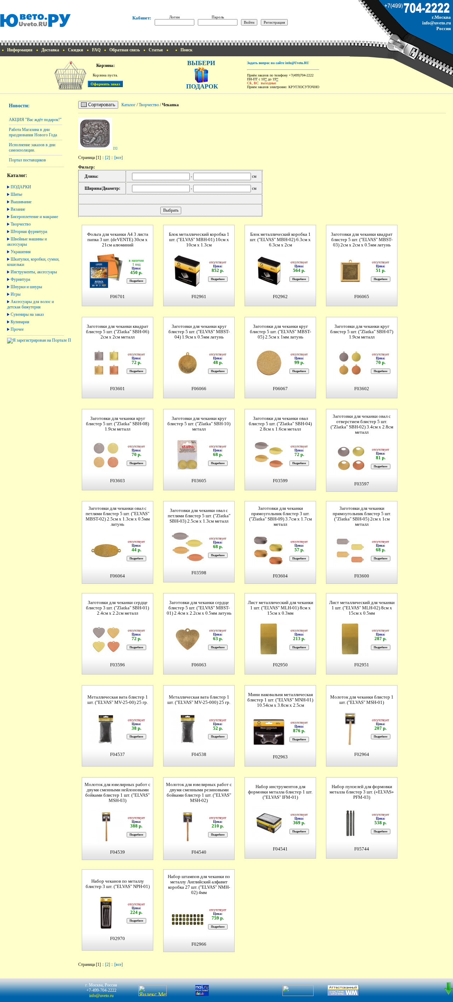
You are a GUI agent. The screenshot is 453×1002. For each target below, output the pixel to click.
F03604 (280, 576)
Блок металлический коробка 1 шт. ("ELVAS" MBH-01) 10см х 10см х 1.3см (199, 239)
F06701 (117, 296)
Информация (20, 49)
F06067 (280, 388)
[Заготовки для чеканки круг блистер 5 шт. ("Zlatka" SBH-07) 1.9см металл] (350, 379)
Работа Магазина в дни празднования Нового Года (33, 132)
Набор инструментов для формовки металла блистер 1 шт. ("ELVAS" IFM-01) (280, 792)
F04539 (117, 852)
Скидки (75, 49)
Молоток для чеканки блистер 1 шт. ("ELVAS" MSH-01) (362, 700)
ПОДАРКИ (21, 186)
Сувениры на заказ (27, 314)
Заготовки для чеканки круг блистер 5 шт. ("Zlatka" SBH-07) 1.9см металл (361, 332)
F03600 (361, 576)
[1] (115, 148)
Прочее (17, 329)
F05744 (361, 849)
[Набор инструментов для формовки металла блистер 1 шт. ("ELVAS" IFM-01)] (269, 839)
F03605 (198, 480)
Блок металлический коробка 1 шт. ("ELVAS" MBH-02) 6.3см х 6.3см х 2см (280, 239)
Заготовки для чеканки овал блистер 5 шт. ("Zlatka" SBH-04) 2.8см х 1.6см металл (280, 424)
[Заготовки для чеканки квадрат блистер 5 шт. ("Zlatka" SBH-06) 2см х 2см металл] (106, 379)
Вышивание (21, 201)
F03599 (280, 480)
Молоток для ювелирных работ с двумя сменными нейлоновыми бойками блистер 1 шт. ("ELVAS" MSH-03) (117, 792)
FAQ (96, 49)
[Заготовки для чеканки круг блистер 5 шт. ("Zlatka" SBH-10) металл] (188, 471)
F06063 (198, 664)
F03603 (117, 480)
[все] (118, 157)
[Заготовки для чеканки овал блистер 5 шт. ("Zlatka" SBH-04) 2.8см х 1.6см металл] (269, 471)
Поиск (186, 49)
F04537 (117, 754)
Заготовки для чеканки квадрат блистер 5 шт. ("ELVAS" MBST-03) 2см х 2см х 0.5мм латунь (361, 239)
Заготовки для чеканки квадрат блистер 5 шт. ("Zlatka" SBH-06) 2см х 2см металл (117, 332)
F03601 (117, 388)
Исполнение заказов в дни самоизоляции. (32, 147)
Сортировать (101, 104)
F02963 (280, 757)
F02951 (361, 664)
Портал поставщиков (27, 160)
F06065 (361, 296)
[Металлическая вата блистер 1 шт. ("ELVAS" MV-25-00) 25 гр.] (106, 744)
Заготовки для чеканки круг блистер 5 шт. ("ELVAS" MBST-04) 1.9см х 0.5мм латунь (199, 332)
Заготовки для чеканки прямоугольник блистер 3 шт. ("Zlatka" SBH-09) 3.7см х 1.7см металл (280, 516)
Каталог (128, 104)
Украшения (21, 251)
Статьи (156, 49)
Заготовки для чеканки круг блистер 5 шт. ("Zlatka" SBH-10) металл (198, 424)
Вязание (18, 209)
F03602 (361, 388)
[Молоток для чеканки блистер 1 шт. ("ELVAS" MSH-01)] (350, 744)
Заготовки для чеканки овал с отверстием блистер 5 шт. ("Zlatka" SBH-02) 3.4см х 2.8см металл (362, 424)
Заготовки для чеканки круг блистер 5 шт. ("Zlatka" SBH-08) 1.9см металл (117, 424)
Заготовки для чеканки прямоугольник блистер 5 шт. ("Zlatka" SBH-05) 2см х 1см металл (362, 516)
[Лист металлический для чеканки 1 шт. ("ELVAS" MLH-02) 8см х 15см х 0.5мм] (350, 655)
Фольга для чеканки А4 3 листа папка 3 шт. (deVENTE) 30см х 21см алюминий (117, 239)
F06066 (198, 388)
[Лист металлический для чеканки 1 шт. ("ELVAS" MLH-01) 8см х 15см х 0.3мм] (269, 655)
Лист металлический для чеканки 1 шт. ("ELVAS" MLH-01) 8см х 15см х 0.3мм (280, 608)
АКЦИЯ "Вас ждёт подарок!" (35, 119)
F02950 (280, 664)
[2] (107, 157)
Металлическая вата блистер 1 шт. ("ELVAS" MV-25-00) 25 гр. (117, 700)
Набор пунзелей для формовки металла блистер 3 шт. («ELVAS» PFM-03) (361, 792)
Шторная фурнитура (29, 231)
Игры (16, 294)
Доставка (50, 49)
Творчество (21, 224)
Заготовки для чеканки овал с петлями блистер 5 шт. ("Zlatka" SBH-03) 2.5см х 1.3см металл (199, 516)
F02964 (361, 754)
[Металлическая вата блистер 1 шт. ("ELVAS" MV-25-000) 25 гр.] (188, 744)
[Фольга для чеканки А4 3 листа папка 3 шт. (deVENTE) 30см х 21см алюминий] (106, 287)
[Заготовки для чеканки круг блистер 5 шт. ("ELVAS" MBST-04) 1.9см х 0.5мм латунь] (188, 379)
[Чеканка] (95, 148)
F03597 (361, 484)
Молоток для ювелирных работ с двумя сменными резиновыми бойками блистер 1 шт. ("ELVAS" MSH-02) (199, 792)
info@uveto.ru (436, 22)
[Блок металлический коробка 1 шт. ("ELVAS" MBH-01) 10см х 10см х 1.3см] (188, 287)
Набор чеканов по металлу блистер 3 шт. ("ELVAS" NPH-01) (118, 884)
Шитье (16, 194)
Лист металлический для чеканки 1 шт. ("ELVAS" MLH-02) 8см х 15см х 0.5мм (362, 608)
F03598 (198, 572)
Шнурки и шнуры (26, 286)
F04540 (198, 852)
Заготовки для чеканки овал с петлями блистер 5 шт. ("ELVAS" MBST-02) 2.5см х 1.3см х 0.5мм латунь (118, 516)
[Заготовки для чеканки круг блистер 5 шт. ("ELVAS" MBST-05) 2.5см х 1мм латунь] (269, 379)
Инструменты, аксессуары (34, 271)
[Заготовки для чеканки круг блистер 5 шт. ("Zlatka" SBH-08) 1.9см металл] (106, 471)
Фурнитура (20, 279)
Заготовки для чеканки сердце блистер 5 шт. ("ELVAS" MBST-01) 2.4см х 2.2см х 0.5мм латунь (199, 608)
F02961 (198, 296)
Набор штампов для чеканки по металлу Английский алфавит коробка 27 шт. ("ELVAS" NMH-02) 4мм (199, 884)
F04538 (198, 754)
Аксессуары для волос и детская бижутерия (30, 304)
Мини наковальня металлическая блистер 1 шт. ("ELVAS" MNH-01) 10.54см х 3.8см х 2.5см (280, 700)
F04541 (280, 849)
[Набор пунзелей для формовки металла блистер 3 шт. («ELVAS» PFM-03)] (350, 839)
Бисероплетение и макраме (34, 216)
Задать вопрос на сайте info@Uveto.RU (278, 63)
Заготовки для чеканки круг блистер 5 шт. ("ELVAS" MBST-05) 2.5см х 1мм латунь (280, 332)
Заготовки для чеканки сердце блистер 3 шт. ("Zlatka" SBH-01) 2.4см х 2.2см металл (117, 608)
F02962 (280, 296)
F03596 (117, 664)
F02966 (198, 944)
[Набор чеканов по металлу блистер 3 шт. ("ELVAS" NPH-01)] (106, 928)
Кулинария (20, 321)
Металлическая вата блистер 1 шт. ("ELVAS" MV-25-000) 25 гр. (198, 700)
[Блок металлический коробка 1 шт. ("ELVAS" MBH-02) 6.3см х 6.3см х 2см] (269, 287)
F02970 (117, 938)
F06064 (117, 576)
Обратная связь (124, 49)
